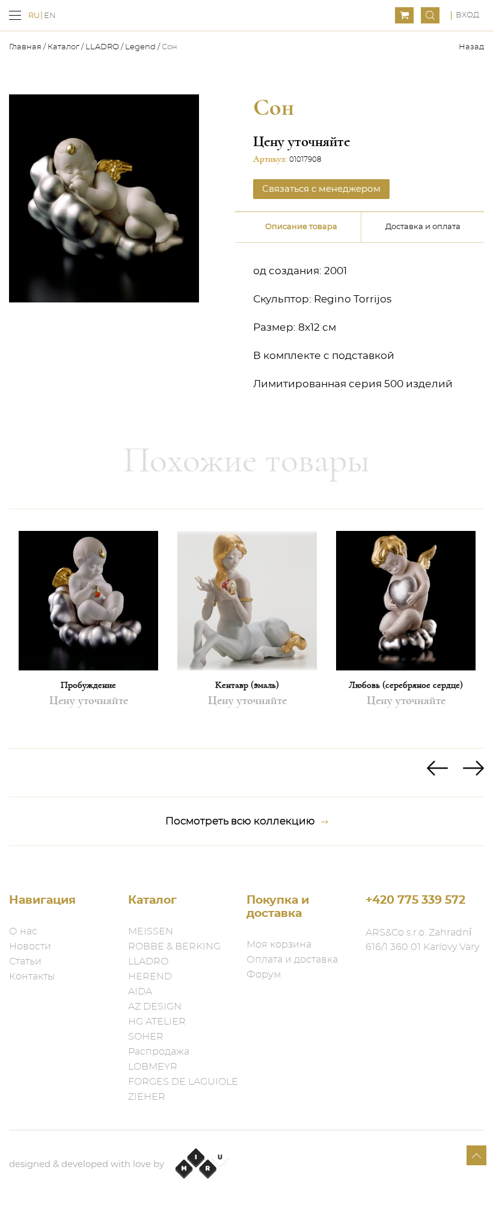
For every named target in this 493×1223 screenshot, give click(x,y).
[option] (88, 628)
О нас (23, 931)
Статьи (25, 961)
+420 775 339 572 (415, 900)
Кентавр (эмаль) (247, 685)
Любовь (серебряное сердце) (406, 685)
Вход (467, 15)
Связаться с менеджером (321, 189)
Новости (30, 946)
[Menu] (15, 15)
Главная (26, 47)
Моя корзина (278, 944)
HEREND (150, 976)
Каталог (63, 47)
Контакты (32, 976)
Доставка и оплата (423, 227)
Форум (263, 974)
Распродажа (158, 1051)
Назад (471, 47)
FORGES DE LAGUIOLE (183, 1082)
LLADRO (102, 47)
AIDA (140, 991)
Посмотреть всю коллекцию (240, 821)
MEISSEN (150, 931)
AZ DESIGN (155, 1006)
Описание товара (301, 227)
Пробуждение (88, 685)
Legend (140, 47)
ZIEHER (146, 1097)
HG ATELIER (157, 1021)
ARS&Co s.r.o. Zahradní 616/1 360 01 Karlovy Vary (422, 940)
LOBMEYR (152, 1066)
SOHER (146, 1036)
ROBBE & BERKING (174, 946)
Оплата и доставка (292, 959)
